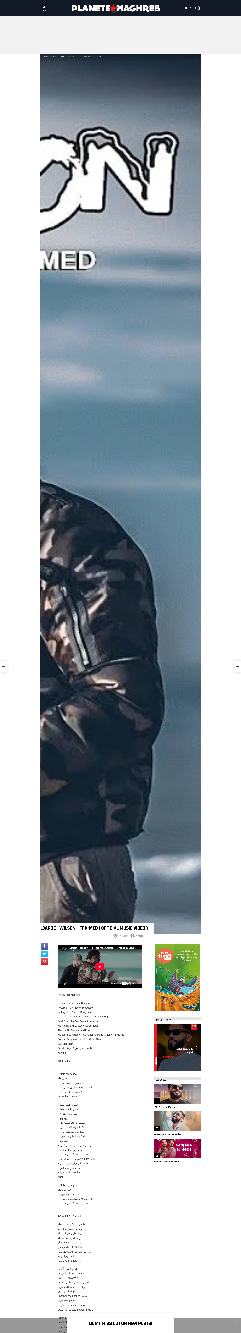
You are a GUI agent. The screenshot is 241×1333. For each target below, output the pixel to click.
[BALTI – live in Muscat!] (177, 1094)
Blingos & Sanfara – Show (166, 1161)
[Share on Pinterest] (44, 961)
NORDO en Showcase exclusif (168, 1134)
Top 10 (44, 10)
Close (237, 1322)
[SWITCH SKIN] (199, 8)
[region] (177, 1047)
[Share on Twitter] (44, 954)
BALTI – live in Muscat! (165, 1107)
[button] (158, 1047)
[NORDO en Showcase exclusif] (177, 1121)
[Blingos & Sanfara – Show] (177, 1148)
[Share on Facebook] (44, 946)
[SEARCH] (195, 8)
